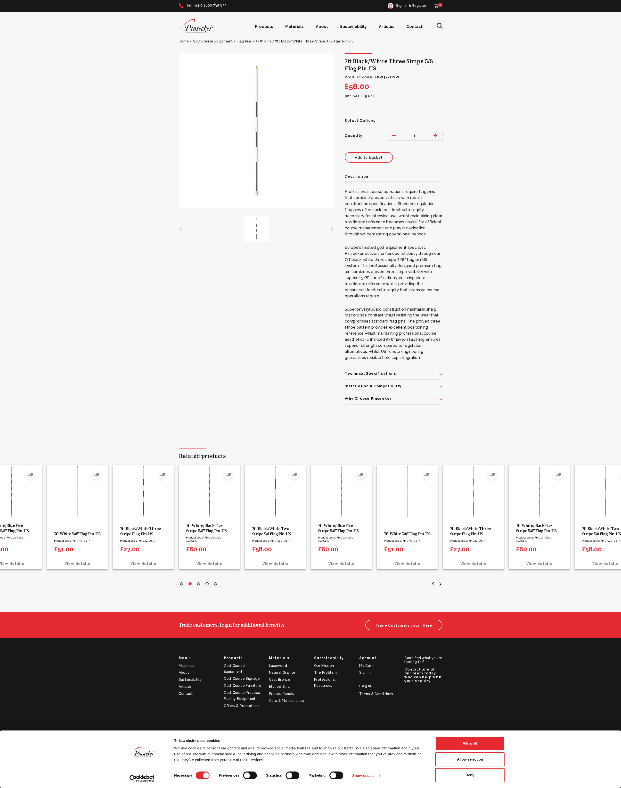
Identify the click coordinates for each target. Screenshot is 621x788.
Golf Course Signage (242, 678)
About (322, 26)
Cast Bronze (279, 679)
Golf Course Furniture (242, 686)
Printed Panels (281, 694)
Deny (470, 775)
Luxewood (278, 666)
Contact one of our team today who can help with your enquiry (422, 675)
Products (264, 26)
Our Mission (324, 666)
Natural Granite (282, 672)
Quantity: (354, 136)
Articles (386, 26)
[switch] (250, 775)
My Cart (366, 666)
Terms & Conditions (376, 694)
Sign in (365, 672)
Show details (363, 775)
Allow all (470, 743)
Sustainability (353, 26)
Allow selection (470, 759)
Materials (294, 26)
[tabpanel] (209, 517)
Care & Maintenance (286, 701)
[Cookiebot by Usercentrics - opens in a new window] (142, 778)
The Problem (325, 672)
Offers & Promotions (242, 706)
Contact (415, 26)
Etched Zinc (279, 686)
